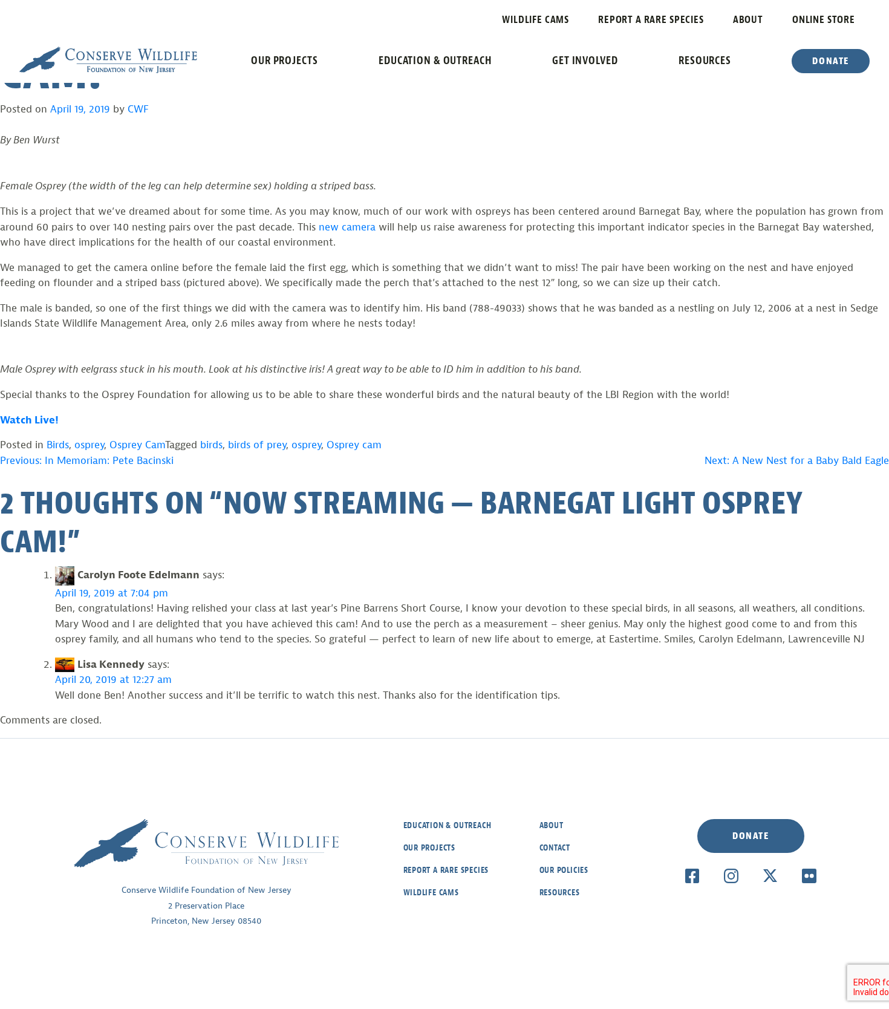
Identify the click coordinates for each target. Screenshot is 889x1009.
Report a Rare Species (651, 19)
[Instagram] (731, 875)
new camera (347, 227)
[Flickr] (809, 875)
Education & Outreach (435, 60)
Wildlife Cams (535, 19)
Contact (555, 848)
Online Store (823, 19)
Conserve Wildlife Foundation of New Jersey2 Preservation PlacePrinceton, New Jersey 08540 (206, 905)
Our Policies (564, 870)
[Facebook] (692, 875)
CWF (138, 109)
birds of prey (257, 445)
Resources (705, 60)
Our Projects (284, 60)
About (748, 19)
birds (211, 445)
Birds (58, 445)
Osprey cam (354, 445)
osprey (89, 445)
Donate (830, 61)
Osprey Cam (137, 445)
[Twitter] (770, 875)
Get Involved (585, 60)
